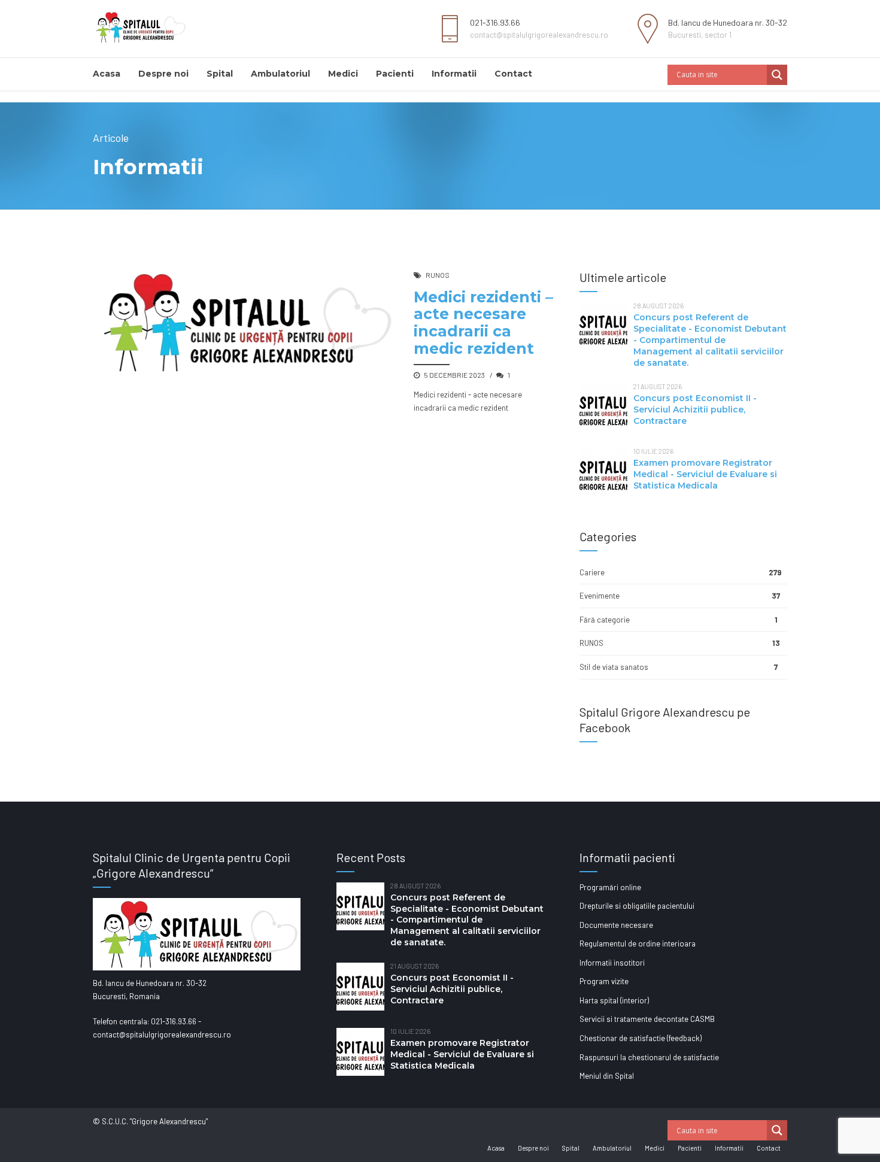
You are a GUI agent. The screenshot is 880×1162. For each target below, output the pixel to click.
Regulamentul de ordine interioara (637, 943)
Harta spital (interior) (614, 1000)
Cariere (592, 572)
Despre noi (163, 73)
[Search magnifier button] (777, 75)
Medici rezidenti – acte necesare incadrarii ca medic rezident (483, 322)
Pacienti (395, 73)
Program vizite (604, 981)
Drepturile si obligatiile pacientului (636, 906)
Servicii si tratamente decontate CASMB (647, 1019)
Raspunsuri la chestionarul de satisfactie (649, 1057)
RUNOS (438, 275)
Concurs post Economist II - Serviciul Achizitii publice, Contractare (695, 409)
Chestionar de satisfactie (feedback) (640, 1038)
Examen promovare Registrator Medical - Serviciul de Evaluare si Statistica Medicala (705, 474)
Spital (220, 73)
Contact (513, 73)
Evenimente (599, 595)
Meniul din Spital (606, 1076)
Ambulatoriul (280, 73)
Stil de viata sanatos (613, 667)
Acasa (106, 73)
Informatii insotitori (612, 962)
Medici (343, 73)
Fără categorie (604, 619)
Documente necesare (616, 925)
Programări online (610, 887)
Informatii (454, 73)
